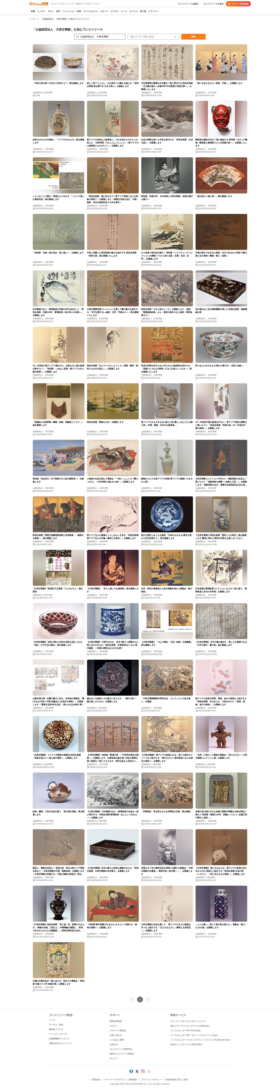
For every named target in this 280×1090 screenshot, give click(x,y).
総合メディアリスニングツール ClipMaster (189, 1026)
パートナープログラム (114, 1079)
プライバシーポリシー (151, 1079)
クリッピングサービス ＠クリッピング (188, 1021)
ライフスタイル (90, 11)
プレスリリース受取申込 (121, 1049)
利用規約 (133, 1079)
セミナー (114, 1058)
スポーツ (104, 11)
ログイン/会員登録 (240, 4)
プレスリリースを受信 (213, 4)
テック (124, 11)
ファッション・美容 (72, 11)
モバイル (134, 11)
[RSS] (148, 1071)
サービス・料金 (56, 1024)
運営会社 (96, 1079)
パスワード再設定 (118, 1030)
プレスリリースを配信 (188, 4)
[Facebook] (131, 1071)
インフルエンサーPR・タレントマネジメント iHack (194, 1035)
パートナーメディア (58, 1034)
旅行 (58, 11)
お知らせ (114, 1044)
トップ (32, 19)
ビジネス (115, 11)
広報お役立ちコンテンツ (60, 1043)
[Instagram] (143, 1071)
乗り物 (143, 11)
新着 (33, 11)
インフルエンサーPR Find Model (185, 1030)
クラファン (153, 11)
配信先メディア (56, 1029)
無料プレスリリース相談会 (122, 1054)
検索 (193, 37)
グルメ (51, 11)
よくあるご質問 (117, 1040)
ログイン (114, 1026)
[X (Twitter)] (137, 1071)
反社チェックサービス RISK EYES (186, 1044)
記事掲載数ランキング (59, 1038)
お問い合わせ (116, 1035)
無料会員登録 (116, 1021)
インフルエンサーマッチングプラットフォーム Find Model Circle (200, 1040)
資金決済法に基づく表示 (177, 1079)
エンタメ (41, 11)
